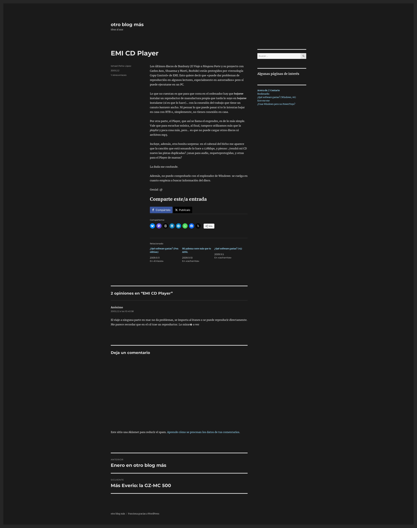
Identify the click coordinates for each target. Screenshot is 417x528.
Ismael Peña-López (121, 66)
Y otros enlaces (118, 75)
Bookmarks (263, 93)
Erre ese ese (263, 100)
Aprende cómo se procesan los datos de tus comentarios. (203, 432)
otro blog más (127, 24)
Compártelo (163, 210)
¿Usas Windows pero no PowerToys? (276, 104)
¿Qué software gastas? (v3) (228, 248)
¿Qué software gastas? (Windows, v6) (276, 97)
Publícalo (184, 210)
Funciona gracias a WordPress (143, 513)
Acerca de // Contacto (268, 90)
